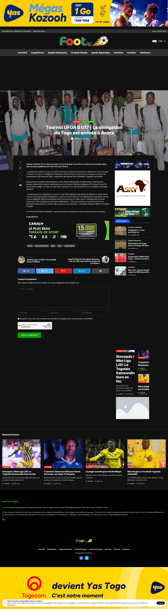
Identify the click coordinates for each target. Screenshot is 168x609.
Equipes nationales (88, 122)
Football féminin (81, 549)
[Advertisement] (84, 73)
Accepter (161, 603)
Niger (53, 246)
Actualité (76, 122)
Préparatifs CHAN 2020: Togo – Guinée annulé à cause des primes (138, 258)
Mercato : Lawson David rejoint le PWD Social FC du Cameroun (138, 271)
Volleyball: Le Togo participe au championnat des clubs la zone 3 (138, 231)
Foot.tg (77, 138)
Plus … (4, 519)
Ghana (30, 246)
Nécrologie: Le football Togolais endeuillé (144, 388)
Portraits (117, 549)
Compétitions (51, 549)
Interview (108, 549)
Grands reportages (95, 549)
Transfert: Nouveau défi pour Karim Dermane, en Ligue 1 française (144, 363)
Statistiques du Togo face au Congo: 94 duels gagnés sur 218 (138, 244)
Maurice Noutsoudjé (41, 246)
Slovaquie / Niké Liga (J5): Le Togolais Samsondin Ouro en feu (125, 368)
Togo (59, 246)
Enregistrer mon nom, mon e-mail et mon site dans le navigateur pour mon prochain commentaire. (56, 319)
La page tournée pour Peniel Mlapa (103, 471)
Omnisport (126, 549)
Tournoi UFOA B (69, 246)
